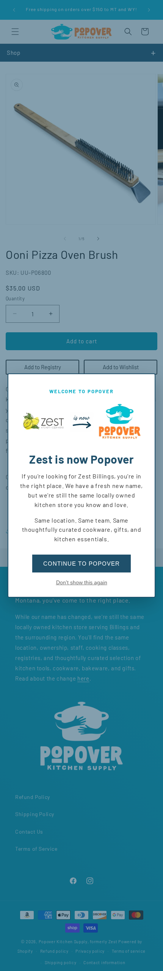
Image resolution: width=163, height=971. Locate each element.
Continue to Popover (81, 563)
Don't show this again (81, 582)
